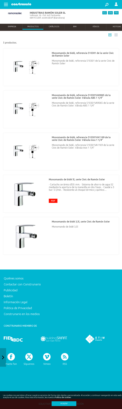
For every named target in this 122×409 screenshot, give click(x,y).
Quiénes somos (14, 278)
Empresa (12, 26)
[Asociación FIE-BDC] (13, 339)
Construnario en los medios (22, 314)
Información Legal (15, 302)
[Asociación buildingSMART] (54, 339)
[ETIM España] (95, 339)
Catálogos (54, 26)
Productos (33, 26)
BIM (74, 26)
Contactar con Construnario (22, 284)
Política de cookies (63, 397)
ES (104, 12)
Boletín (8, 296)
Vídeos (96, 26)
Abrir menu (5, 4)
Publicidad (11, 290)
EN (110, 12)
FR (116, 12)
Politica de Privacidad (18, 308)
